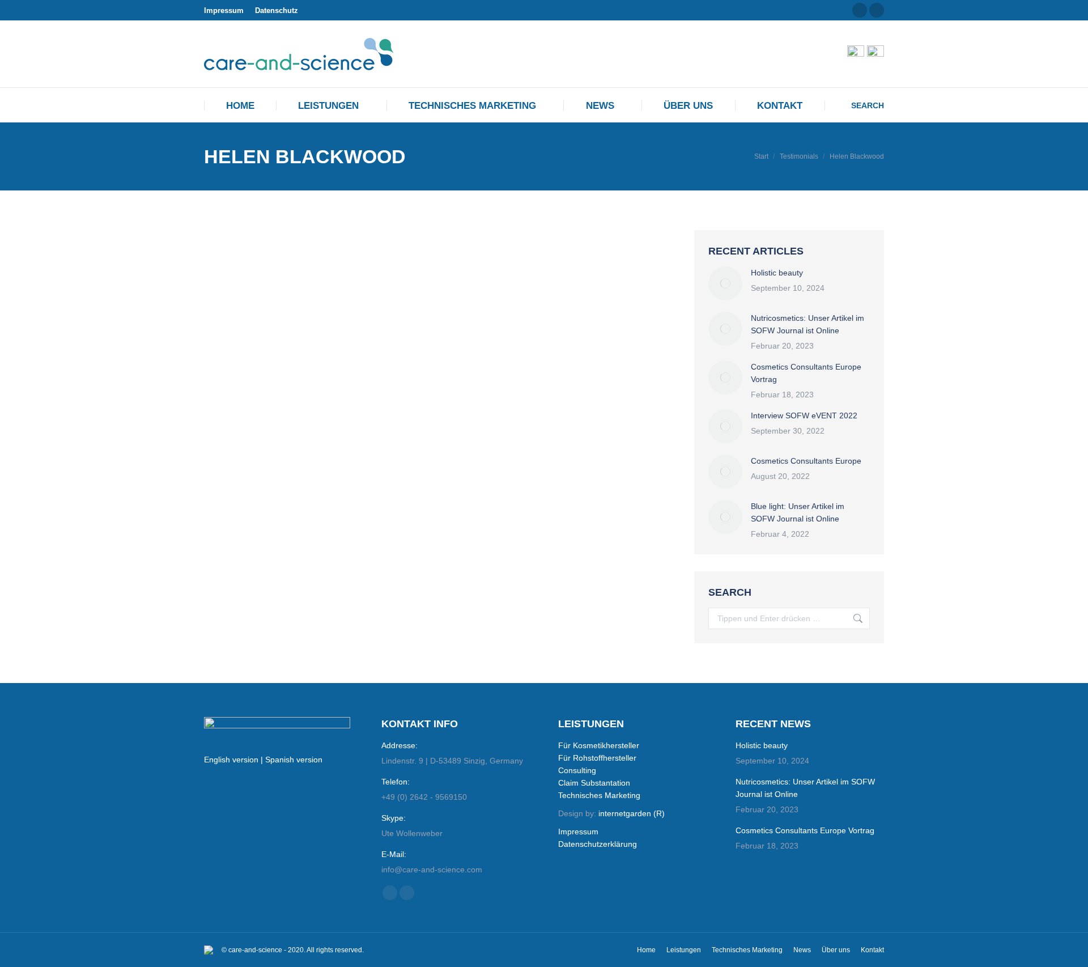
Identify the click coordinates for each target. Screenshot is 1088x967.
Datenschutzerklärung (597, 844)
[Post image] (725, 283)
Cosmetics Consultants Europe (806, 460)
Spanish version (293, 759)
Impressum (224, 10)
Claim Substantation (594, 782)
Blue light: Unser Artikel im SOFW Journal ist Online (797, 512)
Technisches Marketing (599, 795)
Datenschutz (276, 10)
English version (231, 759)
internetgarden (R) (631, 813)
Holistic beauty (777, 272)
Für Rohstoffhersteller (597, 757)
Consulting (577, 770)
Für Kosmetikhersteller (598, 745)
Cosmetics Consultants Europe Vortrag (806, 373)
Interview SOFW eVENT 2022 (804, 415)
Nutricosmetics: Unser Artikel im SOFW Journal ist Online (807, 324)
